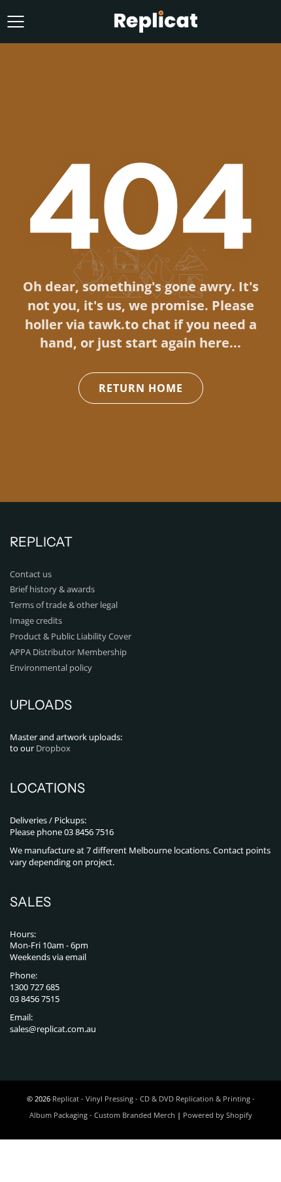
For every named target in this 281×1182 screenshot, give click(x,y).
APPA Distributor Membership (68, 652)
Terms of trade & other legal (64, 605)
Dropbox (53, 748)
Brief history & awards (52, 589)
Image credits (36, 620)
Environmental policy (51, 667)
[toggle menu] (15, 21)
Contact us (31, 574)
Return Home (141, 388)
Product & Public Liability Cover (70, 636)
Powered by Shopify (217, 1115)
